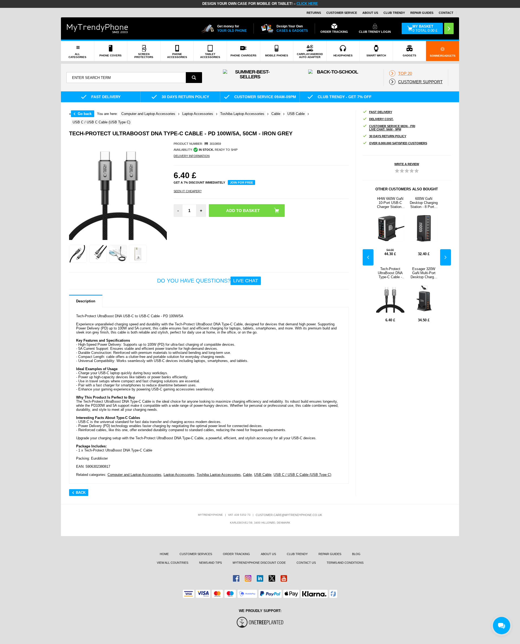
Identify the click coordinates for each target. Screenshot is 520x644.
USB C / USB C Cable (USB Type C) (302, 475)
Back (81, 493)
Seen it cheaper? (188, 191)
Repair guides (421, 12)
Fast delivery (380, 112)
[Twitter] (272, 578)
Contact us (306, 562)
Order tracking (236, 554)
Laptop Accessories (179, 475)
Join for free (241, 182)
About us (268, 554)
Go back (85, 114)
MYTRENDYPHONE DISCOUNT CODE (259, 562)
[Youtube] (284, 578)
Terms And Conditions (345, 562)
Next (445, 257)
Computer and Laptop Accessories (134, 475)
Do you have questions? (207, 281)
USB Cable (262, 475)
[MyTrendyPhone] (97, 28)
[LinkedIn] (260, 578)
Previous (368, 257)
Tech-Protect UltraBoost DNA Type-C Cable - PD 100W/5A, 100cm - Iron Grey (390, 273)
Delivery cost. (381, 119)
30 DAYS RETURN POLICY (387, 136)
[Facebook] (236, 578)
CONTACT (446, 12)
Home (164, 554)
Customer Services (196, 554)
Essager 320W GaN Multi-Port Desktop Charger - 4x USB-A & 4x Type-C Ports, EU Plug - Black (424, 273)
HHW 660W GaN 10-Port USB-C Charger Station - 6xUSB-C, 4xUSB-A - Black (390, 203)
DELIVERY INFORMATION (192, 156)
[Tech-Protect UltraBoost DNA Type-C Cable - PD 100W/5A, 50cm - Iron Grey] (78, 254)
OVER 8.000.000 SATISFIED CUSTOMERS (398, 143)
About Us (370, 12)
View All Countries (172, 562)
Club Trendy (394, 12)
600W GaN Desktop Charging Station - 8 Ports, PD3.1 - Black (424, 203)
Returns (314, 12)
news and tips (210, 562)
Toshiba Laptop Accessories (219, 475)
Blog (356, 554)
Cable (247, 475)
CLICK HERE (307, 4)
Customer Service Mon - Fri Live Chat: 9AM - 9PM (392, 127)
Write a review (406, 164)
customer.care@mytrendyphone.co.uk (289, 515)
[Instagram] (248, 578)
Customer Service (341, 12)
